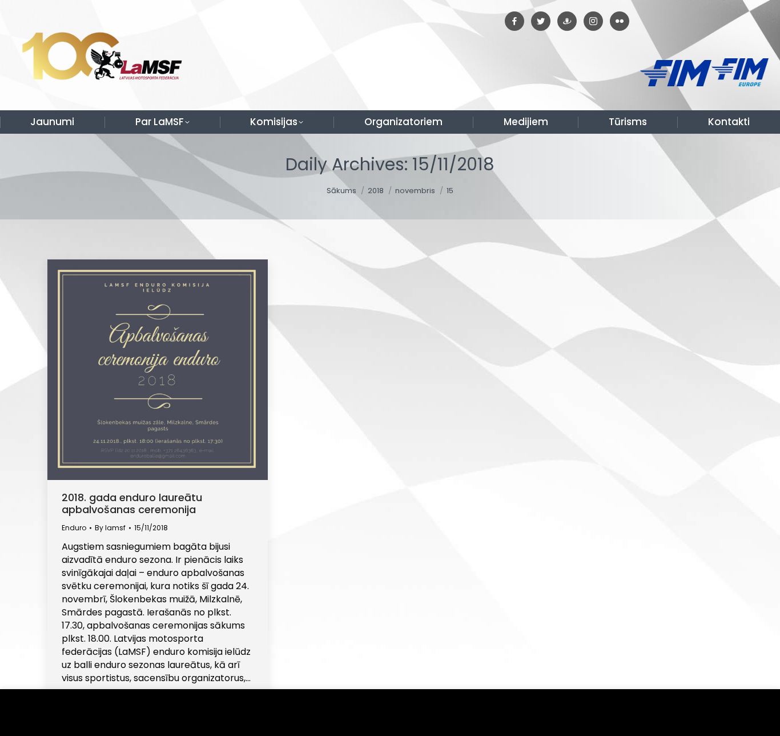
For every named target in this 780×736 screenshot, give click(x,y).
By (110, 528)
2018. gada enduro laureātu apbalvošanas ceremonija (132, 503)
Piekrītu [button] (745, 712)
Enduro (74, 528)
